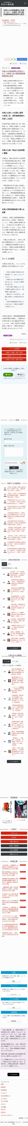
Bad (21, 374)
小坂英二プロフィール (13, 356)
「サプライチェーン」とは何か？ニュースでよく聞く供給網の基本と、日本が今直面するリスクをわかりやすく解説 (10, 918)
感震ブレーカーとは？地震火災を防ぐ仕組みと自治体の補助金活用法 (10, 902)
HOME (2, 1084)
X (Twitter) (13, 1074)
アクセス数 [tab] (7, 661)
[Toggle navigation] (25, 3)
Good (9, 374)
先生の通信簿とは (5, 1095)
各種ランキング (14, 854)
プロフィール (14, 833)
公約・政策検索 (14, 850)
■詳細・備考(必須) (9, 445)
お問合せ (3, 1112)
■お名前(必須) (8, 439)
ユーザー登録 (4, 1101)
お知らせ (3, 1109)
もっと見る (13, 648)
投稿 (14, 467)
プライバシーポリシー (6, 1115)
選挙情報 (13, 1021)
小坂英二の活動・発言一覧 (13, 352)
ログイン (3, 1104)
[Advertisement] (14, 42)
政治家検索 (4, 1090)
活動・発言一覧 (14, 841)
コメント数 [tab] (15, 661)
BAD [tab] (9, 564)
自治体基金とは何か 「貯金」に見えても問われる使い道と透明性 (10, 934)
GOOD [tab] (4, 564)
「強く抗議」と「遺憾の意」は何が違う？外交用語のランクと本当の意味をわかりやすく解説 (10, 866)
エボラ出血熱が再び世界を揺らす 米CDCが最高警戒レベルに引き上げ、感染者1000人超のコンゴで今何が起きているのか (10, 927)
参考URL (23, 334)
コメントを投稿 (13, 349)
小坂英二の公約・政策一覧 (13, 359)
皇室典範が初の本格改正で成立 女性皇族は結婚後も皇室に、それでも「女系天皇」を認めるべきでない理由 (10, 881)
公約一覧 (14, 837)
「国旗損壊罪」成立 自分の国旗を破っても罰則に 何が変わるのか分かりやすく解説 (10, 888)
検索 (13, 981)
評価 (13, 1007)
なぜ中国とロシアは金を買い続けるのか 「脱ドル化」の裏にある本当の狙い (10, 895)
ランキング (13, 994)
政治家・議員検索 (14, 845)
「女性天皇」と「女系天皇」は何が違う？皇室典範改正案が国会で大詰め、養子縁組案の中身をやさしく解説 (10, 910)
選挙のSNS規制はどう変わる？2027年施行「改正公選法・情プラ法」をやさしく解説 (10, 873)
